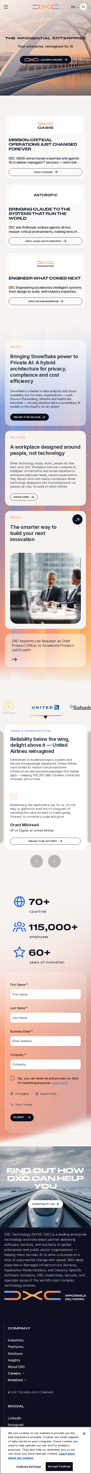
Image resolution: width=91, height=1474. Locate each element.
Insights (14, 1381)
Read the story (43, 861)
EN (73, 7)
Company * (18, 1075)
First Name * (19, 1005)
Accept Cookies (59, 1466)
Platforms (15, 1367)
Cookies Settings (28, 1466)
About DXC (16, 1387)
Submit (18, 1138)
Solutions (15, 1374)
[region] (45, 1450)
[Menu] (6, 6)
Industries (15, 1361)
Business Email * (21, 1052)
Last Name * (18, 1028)
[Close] (84, 1433)
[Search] (83, 6)
